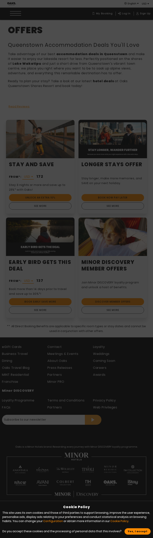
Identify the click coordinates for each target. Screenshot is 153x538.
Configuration (53, 521)
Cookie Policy (119, 521)
